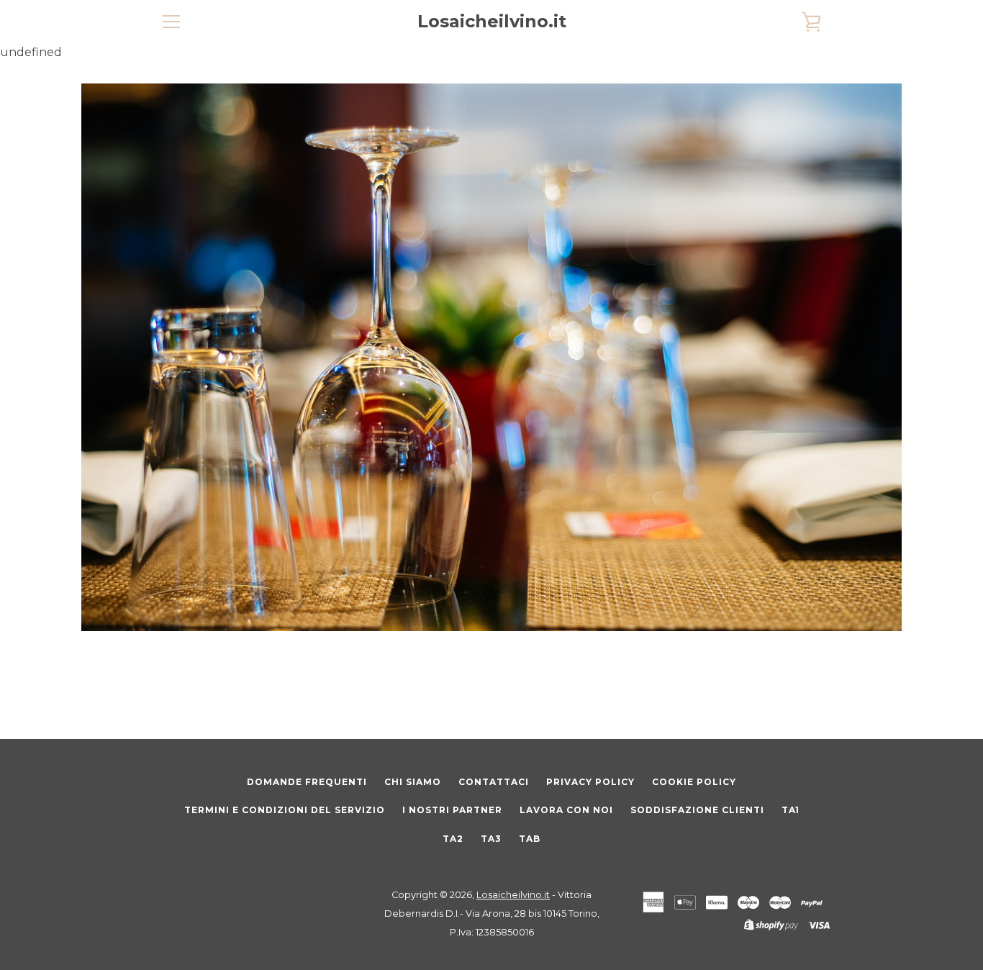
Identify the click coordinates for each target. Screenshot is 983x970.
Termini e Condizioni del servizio (284, 809)
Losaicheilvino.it (491, 22)
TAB (529, 838)
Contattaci (493, 781)
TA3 (491, 838)
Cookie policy (694, 781)
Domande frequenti (307, 781)
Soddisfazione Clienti (697, 809)
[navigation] (171, 22)
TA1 (790, 809)
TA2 (453, 838)
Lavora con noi (566, 809)
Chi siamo (412, 781)
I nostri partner (452, 809)
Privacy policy (590, 781)
